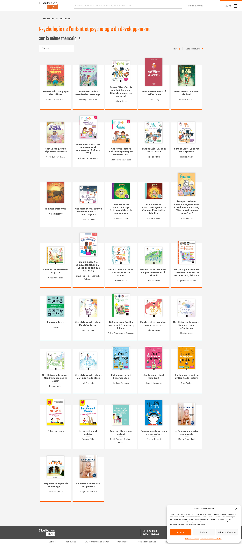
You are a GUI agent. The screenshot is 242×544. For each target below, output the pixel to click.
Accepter (181, 532)
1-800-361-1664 (151, 534)
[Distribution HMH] (48, 5)
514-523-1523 (150, 531)
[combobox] (56, 48)
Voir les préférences (227, 532)
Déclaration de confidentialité (211, 539)
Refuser (203, 532)
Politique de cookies (192, 539)
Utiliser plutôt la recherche (57, 18)
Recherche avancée (195, 6)
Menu (227, 5)
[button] (236, 508)
